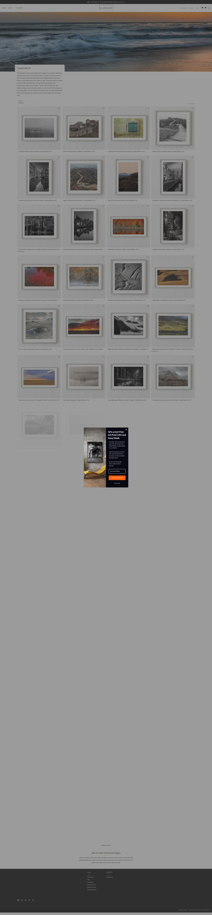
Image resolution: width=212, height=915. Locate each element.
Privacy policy (117, 483)
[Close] (126, 430)
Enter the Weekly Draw (117, 477)
